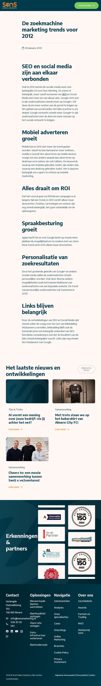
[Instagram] (21, 631)
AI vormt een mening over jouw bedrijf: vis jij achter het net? (27, 418)
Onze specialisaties (61, 615)
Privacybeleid (81, 675)
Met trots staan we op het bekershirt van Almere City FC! (72, 418)
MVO (81, 623)
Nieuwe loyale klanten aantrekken (37, 603)
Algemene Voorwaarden (65, 675)
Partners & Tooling (84, 615)
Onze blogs (60, 629)
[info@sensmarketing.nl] (8, 618)
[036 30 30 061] (8, 624)
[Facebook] (7, 631)
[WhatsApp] (7, 636)
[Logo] (9, 5)
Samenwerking (63, 409)
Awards (82, 607)
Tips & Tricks (16, 409)
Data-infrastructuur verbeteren (38, 635)
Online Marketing (59, 638)
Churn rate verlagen (36, 624)
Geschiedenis (85, 600)
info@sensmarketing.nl (23, 618)
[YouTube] (16, 631)
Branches (59, 645)
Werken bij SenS (84, 631)
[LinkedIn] (12, 631)
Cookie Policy (61, 652)
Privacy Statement (60, 660)
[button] (45, 5)
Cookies (92, 675)
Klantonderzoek (38, 644)
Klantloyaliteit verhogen (38, 615)
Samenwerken (62, 600)
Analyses (59, 607)
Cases (57, 623)
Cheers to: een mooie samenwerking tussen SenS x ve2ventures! (25, 476)
